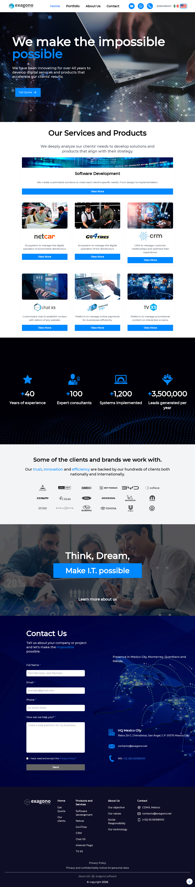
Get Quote (61, 809)
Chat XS (80, 839)
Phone (31, 699)
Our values (114, 813)
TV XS (79, 851)
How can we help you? (41, 717)
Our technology (117, 829)
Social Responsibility (116, 821)
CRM (79, 833)
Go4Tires (81, 827)
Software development (84, 813)
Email (30, 682)
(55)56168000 (164, 6)
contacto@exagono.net (132, 746)
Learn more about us (97, 599)
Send (56, 767)
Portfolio (73, 6)
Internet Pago (84, 845)
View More (97, 191)
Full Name (33, 665)
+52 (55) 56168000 (134, 758)
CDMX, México (151, 807)
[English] (183, 6)
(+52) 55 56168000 (153, 819)
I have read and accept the (53, 758)
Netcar (80, 820)
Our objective (116, 807)
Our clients (61, 819)
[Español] (176, 6)
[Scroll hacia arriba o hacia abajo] (189, 881)
